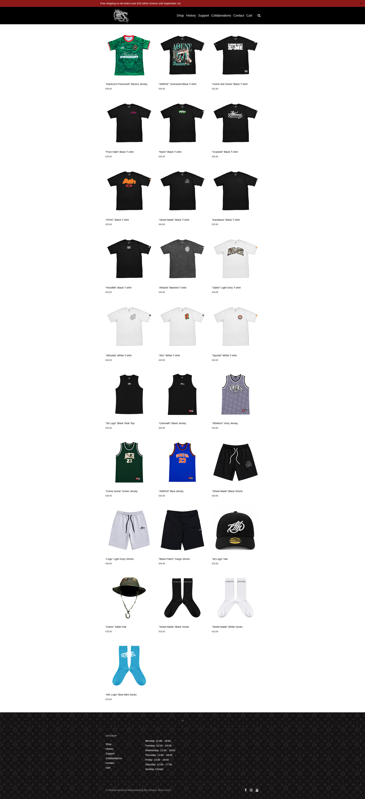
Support (110, 753)
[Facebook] (246, 790)
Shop (108, 744)
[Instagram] (251, 790)
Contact (110, 763)
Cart (108, 767)
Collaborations (114, 758)
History (109, 748)
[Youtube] (256, 790)
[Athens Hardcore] (119, 15)
